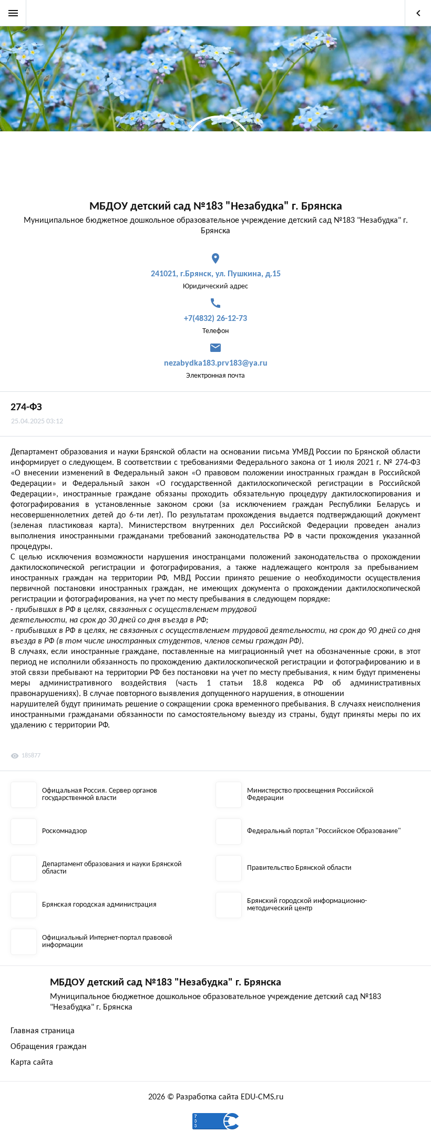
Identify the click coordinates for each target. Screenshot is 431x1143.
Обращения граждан (49, 1047)
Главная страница (43, 1031)
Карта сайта (32, 1062)
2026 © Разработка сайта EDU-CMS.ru (215, 1097)
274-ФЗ (26, 407)
